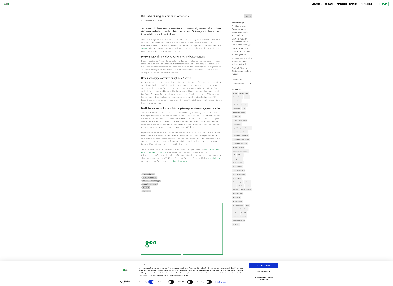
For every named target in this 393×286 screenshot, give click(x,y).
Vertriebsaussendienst (239, 217)
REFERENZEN (342, 4)
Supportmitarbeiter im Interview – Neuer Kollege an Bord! (242, 61)
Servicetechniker (238, 193)
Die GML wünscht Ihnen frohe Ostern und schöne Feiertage (241, 42)
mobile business (237, 166)
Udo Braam (236, 213)
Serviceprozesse (246, 189)
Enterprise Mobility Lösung (240, 151)
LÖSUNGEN (316, 4)
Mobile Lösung (237, 178)
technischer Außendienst (240, 209)
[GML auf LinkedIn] (150, 242)
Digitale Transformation (240, 120)
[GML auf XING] (147, 242)
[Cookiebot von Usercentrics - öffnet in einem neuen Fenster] (125, 282)
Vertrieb (152, 152)
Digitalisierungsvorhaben (240, 143)
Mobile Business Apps (151, 181)
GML (234, 155)
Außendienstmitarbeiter (240, 105)
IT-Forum (240, 155)
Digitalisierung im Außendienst (242, 128)
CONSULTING (330, 4)
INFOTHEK (353, 4)
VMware (144, 48)
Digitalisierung (237, 124)
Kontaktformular (180, 161)
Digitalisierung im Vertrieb (240, 135)
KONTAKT (383, 4)
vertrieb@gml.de (214, 158)
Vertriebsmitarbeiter (239, 220)
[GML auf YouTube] (147, 246)
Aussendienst (148, 174)
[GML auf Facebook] (154, 242)
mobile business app (238, 170)
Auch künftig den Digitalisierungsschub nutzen (241, 71)
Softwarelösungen (238, 205)
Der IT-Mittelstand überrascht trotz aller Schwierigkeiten (241, 51)
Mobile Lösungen (238, 182)
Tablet (247, 205)
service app (236, 189)
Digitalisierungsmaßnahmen (241, 139)
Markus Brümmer (238, 163)
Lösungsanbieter (149, 177)
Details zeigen (220, 282)
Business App (237, 108)
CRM (244, 108)
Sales (234, 186)
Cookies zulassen (263, 265)
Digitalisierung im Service (240, 132)
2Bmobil (235, 93)
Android (246, 97)
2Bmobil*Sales (243, 93)
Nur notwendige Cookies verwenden (264, 278)
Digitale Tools (237, 116)
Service (163, 152)
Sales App (240, 186)
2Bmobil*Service (237, 97)
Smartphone (236, 197)
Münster (247, 182)
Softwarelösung (237, 201)
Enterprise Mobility (238, 147)
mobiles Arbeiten (149, 184)
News (160, 20)
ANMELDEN (203, 235)
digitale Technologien (239, 112)
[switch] (171, 282)
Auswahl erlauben (263, 272)
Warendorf (236, 224)
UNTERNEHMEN (367, 4)
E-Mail (148, 229)
